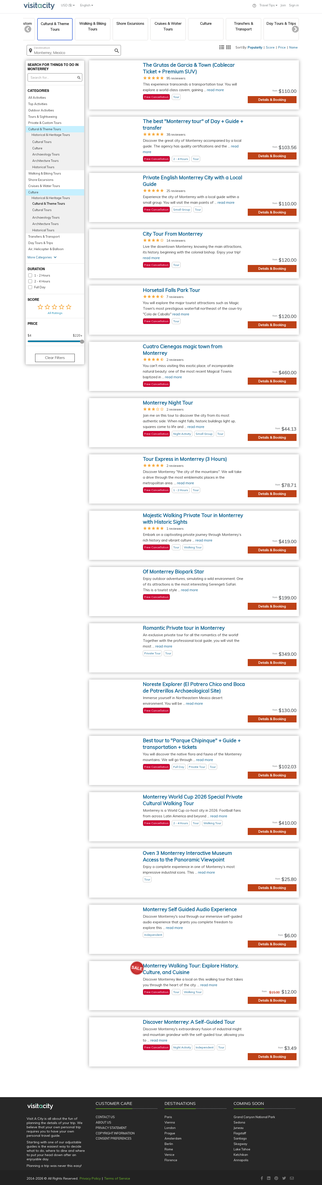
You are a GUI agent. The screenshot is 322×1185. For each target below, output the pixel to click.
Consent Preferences (114, 1138)
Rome (169, 1149)
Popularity (255, 47)
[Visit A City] (40, 1106)
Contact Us (105, 1117)
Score (270, 47)
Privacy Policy (90, 1178)
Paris (168, 1117)
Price (282, 47)
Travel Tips (268, 5)
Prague (170, 1133)
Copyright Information (115, 1133)
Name (293, 47)
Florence (171, 1160)
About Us (103, 1122)
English (85, 5)
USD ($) (67, 5)
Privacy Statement (111, 1128)
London (170, 1128)
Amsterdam (173, 1138)
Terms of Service (117, 1178)
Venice (169, 1154)
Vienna (170, 1122)
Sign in (294, 5)
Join (283, 5)
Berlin (169, 1144)
